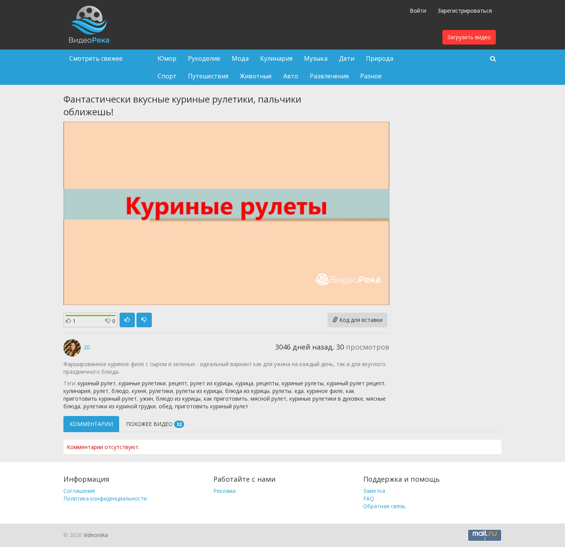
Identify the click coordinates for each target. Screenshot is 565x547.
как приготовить (226, 398)
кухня (139, 391)
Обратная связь (384, 506)
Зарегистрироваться (465, 10)
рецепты (267, 383)
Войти (418, 10)
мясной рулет (268, 398)
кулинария (76, 391)
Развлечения (329, 76)
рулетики (161, 391)
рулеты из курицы (199, 391)
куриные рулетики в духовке (326, 398)
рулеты (282, 391)
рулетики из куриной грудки (119, 406)
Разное (371, 76)
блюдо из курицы (178, 398)
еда (299, 391)
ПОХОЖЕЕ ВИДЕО (154, 424)
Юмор (167, 58)
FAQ (368, 498)
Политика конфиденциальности (105, 498)
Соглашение (79, 490)
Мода (240, 58)
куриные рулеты (303, 383)
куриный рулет (97, 383)
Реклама (224, 490)
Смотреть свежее (96, 58)
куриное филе (325, 391)
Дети (346, 58)
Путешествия (208, 76)
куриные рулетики (142, 383)
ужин (146, 398)
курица (244, 383)
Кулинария (276, 58)
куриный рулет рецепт (356, 383)
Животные (256, 76)
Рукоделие (204, 58)
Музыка (315, 58)
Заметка (374, 490)
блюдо (120, 391)
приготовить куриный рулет (211, 406)
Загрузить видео (469, 37)
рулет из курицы (211, 383)
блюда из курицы (247, 391)
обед (165, 406)
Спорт (167, 76)
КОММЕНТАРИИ (91, 424)
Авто (290, 76)
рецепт (178, 383)
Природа (379, 58)
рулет (100, 391)
